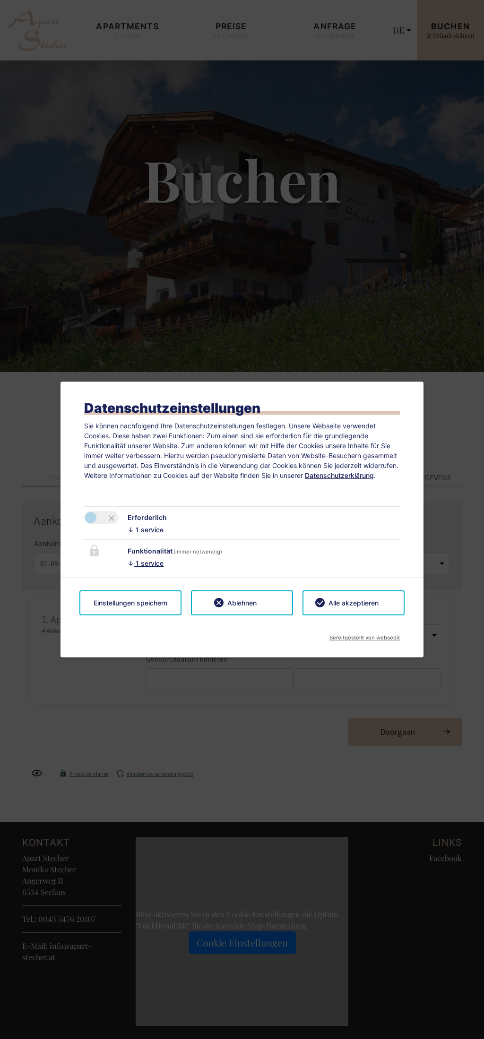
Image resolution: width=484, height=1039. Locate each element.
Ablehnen (242, 603)
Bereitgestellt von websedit (364, 634)
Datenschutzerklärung (339, 475)
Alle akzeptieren (353, 603)
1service (146, 530)
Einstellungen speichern (130, 603)
